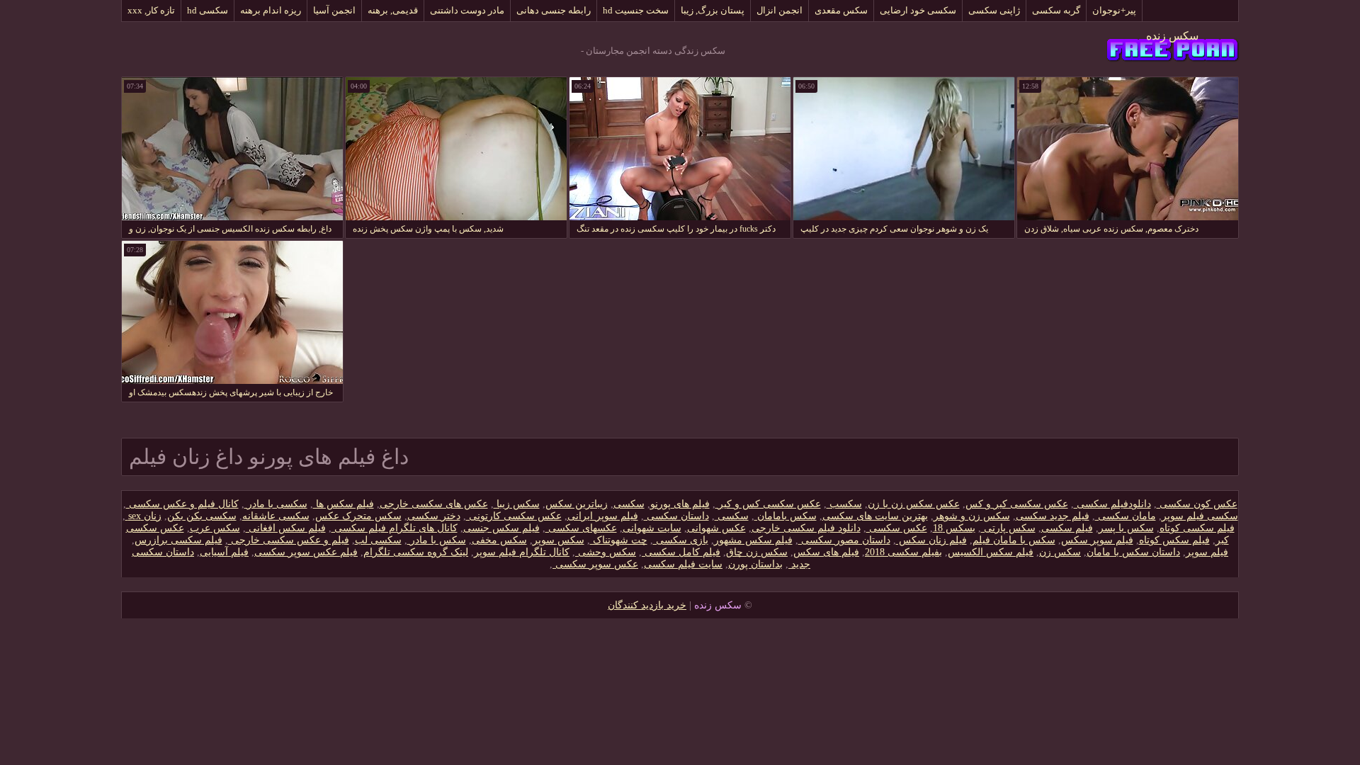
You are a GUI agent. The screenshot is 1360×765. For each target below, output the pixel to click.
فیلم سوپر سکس (1097, 540)
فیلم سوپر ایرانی (602, 516)
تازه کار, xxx (151, 10)
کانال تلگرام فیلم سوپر (522, 552)
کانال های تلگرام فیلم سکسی (395, 528)
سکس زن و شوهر (972, 516)
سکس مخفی (499, 540)
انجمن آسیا (334, 10)
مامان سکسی (1125, 516)
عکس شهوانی (716, 528)
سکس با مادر (436, 540)
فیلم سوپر (1207, 552)
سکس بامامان (785, 516)
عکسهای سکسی (581, 528)
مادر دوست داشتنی (467, 10)
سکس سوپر (558, 540)
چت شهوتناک (618, 540)
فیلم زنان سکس (931, 540)
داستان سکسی (676, 516)
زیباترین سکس (576, 504)
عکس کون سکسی (1197, 504)
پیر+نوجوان (1114, 10)
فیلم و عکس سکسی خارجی (288, 540)
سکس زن (1060, 552)
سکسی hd (207, 10)
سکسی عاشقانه (276, 516)
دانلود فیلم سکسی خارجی (806, 528)
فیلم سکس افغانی (286, 528)
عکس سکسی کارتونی (514, 516)
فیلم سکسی (1067, 528)
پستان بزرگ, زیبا (712, 10)
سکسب (844, 504)
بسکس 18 (954, 528)
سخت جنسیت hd (636, 10)
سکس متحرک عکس (358, 516)
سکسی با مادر (275, 504)
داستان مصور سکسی (844, 540)
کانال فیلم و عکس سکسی (182, 504)
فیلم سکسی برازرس (178, 540)
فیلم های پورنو (680, 504)
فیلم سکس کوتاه (1174, 540)
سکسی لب (378, 540)
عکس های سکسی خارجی (434, 504)
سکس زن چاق (757, 552)
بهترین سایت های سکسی (875, 516)
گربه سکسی (1056, 10)
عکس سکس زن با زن (914, 504)
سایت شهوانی (652, 528)
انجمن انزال (779, 10)
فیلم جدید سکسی (1052, 516)
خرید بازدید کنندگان (647, 605)
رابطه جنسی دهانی (553, 10)
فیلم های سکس (826, 552)
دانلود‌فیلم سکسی (1112, 504)
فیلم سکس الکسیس (990, 552)
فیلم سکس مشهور (753, 540)
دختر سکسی (433, 516)
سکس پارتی (1008, 528)
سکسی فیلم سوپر (1200, 516)
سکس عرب (215, 528)
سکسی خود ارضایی (918, 10)
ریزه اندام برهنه (270, 10)
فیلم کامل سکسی (681, 552)
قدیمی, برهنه (393, 10)
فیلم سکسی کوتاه (1197, 528)
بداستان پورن (755, 564)
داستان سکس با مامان (1133, 552)
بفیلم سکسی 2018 (903, 552)
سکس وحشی (605, 552)
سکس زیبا (517, 504)
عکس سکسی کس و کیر (768, 504)
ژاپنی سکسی (994, 10)
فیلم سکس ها (343, 504)
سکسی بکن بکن (202, 516)
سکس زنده (1172, 36)
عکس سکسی (896, 528)
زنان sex (143, 516)
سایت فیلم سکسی (683, 564)
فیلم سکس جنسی (501, 528)
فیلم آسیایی (224, 552)
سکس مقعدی (841, 10)
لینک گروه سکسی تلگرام (415, 552)
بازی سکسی (680, 540)
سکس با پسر (1126, 528)
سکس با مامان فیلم (1014, 540)
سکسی (629, 504)
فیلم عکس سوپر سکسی (306, 552)
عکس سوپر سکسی (595, 564)
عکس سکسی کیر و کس (1016, 504)
